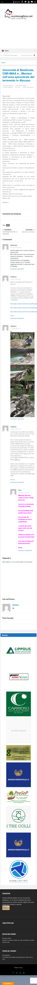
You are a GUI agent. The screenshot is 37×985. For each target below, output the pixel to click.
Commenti (17, 87)
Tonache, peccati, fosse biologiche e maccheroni (22, 55)
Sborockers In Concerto (28, 231)
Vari (8, 225)
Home (3, 63)
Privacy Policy (18, 968)
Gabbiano (15, 605)
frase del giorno (6, 955)
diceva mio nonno (6, 938)
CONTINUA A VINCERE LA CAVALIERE (9, 232)
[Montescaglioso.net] (18, 14)
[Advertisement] (18, 32)
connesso (13, 562)
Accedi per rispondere (17, 269)
